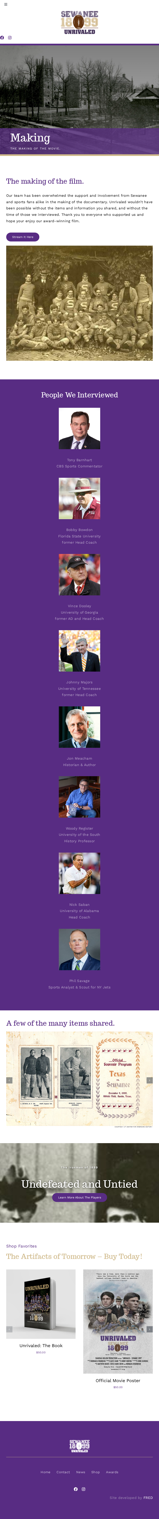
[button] (9, 1080)
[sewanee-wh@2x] (79, 1441)
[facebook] (76, 1489)
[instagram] (83, 1489)
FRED (148, 1498)
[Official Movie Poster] (118, 1271)
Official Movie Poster (118, 1380)
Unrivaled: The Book (41, 1345)
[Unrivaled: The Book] (41, 1271)
